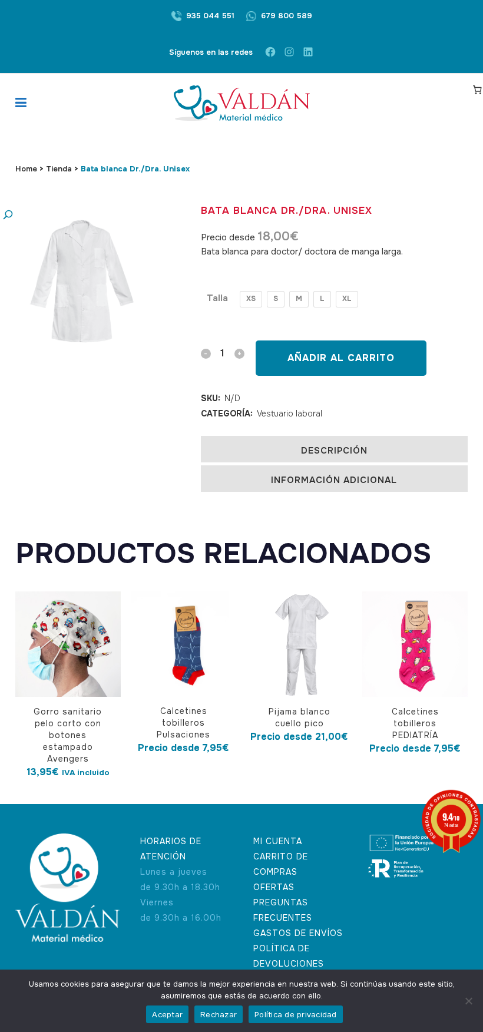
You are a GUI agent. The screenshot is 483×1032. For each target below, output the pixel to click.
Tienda (59, 169)
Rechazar (218, 1015)
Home (26, 169)
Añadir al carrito (341, 358)
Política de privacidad (295, 1015)
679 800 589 (286, 16)
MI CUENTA (277, 841)
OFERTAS (274, 887)
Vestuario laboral (289, 413)
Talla (217, 298)
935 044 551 (210, 16)
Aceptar (167, 1015)
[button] (71, 215)
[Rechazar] (468, 1001)
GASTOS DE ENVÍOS (298, 933)
